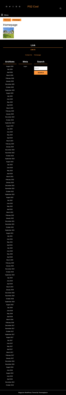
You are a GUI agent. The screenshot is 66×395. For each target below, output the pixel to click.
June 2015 (10, 376)
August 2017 (9, 337)
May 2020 (10, 254)
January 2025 (10, 114)
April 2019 (10, 283)
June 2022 (10, 203)
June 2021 (10, 239)
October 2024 (10, 120)
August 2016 (9, 367)
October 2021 (10, 227)
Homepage (37, 55)
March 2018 (9, 319)
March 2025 (9, 108)
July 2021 (10, 236)
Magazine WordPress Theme (27, 392)
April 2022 (10, 209)
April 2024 (10, 138)
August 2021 (9, 233)
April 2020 (10, 257)
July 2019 (10, 278)
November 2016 (9, 364)
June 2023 (10, 167)
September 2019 (9, 275)
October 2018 (10, 298)
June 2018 (10, 310)
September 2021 (9, 230)
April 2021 (10, 245)
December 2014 (9, 382)
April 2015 (10, 379)
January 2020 (10, 266)
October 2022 (10, 191)
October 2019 (10, 272)
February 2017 (10, 355)
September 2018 (9, 301)
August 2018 (9, 304)
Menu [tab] (6, 15)
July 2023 (10, 164)
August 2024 (9, 126)
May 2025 (10, 102)
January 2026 (10, 81)
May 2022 (10, 206)
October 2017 (10, 331)
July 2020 (10, 248)
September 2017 (9, 334)
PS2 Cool (33, 6)
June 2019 (10, 281)
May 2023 (10, 170)
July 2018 (10, 307)
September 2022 (9, 194)
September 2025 (9, 90)
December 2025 (9, 84)
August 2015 (9, 373)
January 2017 (10, 358)
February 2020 (10, 263)
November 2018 (9, 295)
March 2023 (9, 176)
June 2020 (10, 251)
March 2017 (9, 352)
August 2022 (9, 197)
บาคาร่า (33, 49)
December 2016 (9, 361)
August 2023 (9, 161)
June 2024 (10, 132)
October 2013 (10, 385)
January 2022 (10, 218)
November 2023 (9, 152)
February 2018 (10, 322)
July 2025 (10, 96)
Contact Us (28, 55)
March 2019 (9, 287)
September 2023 (9, 158)
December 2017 (9, 325)
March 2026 (9, 75)
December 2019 (9, 269)
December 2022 (9, 185)
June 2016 (10, 370)
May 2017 (10, 346)
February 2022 (10, 215)
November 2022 (9, 188)
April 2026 (10, 72)
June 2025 (10, 99)
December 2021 (9, 221)
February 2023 (10, 179)
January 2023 (10, 182)
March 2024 (9, 141)
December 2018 (9, 292)
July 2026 (10, 69)
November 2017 (9, 328)
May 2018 (10, 313)
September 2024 (9, 123)
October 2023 (10, 155)
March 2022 (9, 212)
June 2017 (10, 343)
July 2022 (10, 200)
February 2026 (10, 78)
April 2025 (10, 105)
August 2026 (9, 66)
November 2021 (9, 224)
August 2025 (9, 93)
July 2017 (10, 340)
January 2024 (10, 146)
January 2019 (10, 289)
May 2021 (10, 242)
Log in (25, 66)
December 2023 (9, 149)
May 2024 (10, 135)
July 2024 (10, 129)
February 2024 (10, 144)
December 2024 (9, 117)
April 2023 (10, 173)
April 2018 (10, 316)
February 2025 (10, 111)
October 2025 (10, 87)
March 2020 (9, 260)
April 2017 (10, 349)
